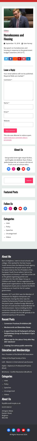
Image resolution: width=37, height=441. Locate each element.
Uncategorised (11, 234)
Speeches (9, 230)
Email (6, 112)
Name (6, 103)
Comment (8, 80)
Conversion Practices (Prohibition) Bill (17, 323)
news (8, 223)
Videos (6, 30)
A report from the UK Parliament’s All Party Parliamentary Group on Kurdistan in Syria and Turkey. (19, 333)
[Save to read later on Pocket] (24, 58)
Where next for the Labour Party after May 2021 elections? (19, 340)
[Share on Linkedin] (28, 58)
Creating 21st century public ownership (18, 346)
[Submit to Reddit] (15, 58)
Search (28, 180)
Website (7, 121)
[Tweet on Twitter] (6, 58)
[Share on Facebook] (10, 58)
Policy (8, 227)
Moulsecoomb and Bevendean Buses (17, 327)
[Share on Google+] (19, 58)
